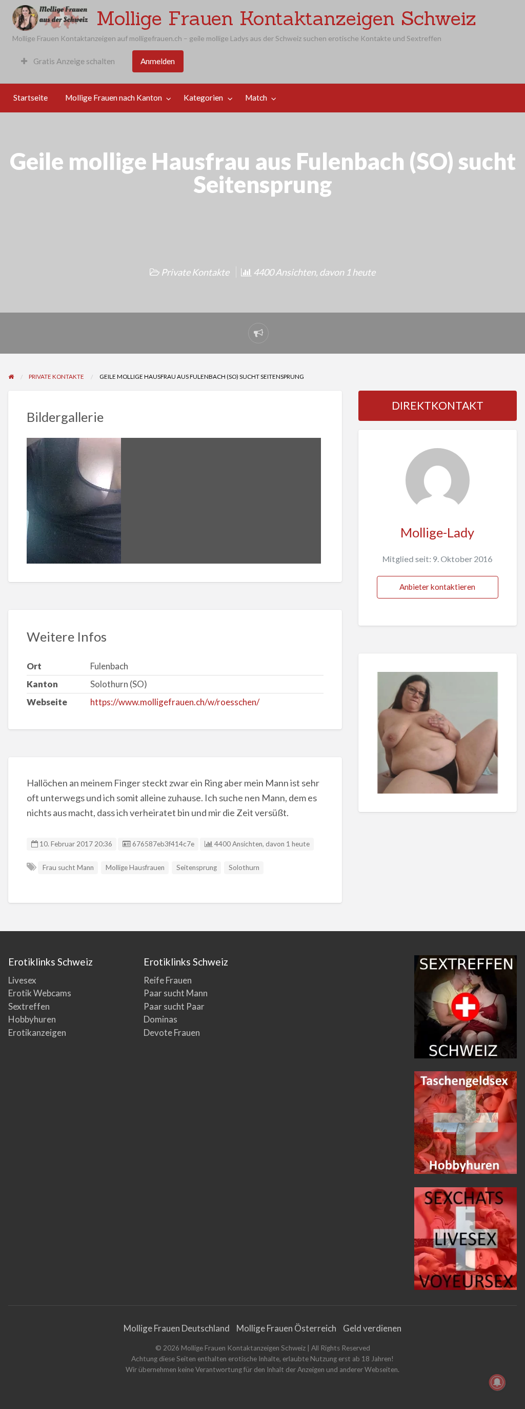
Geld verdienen (372, 1328)
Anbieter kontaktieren (437, 586)
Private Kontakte (195, 272)
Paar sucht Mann (176, 993)
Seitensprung (196, 867)
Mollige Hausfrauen (135, 867)
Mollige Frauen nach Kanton (113, 97)
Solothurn (244, 867)
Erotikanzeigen (37, 1032)
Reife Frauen (168, 980)
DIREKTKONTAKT (437, 405)
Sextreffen (29, 1006)
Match (256, 97)
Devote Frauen (172, 1032)
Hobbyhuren (32, 1019)
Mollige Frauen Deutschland (177, 1328)
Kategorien (203, 97)
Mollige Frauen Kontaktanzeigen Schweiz (286, 18)
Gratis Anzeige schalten (73, 61)
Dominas (160, 1019)
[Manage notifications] (497, 1382)
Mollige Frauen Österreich (286, 1328)
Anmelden (157, 61)
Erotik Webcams (39, 993)
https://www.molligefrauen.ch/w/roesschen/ (174, 702)
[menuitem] (68, 61)
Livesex (22, 980)
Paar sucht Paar (174, 1006)
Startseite (30, 97)
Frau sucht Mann (68, 867)
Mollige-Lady (437, 532)
